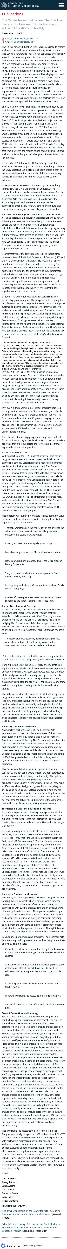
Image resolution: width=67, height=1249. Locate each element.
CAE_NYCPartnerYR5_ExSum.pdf (21, 38)
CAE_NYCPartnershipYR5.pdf (19, 42)
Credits (39, 1246)
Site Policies (28, 1246)
